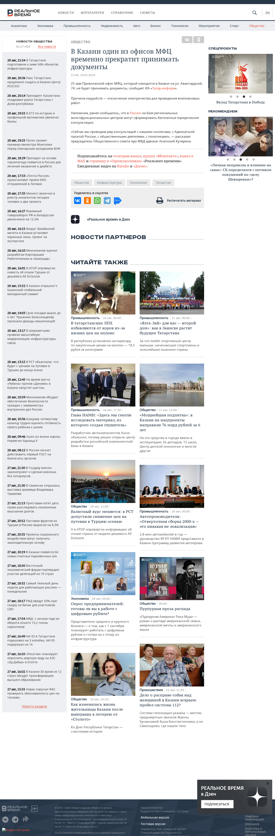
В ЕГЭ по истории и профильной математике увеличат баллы (33, 117)
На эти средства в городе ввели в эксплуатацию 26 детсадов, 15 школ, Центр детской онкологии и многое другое (170, 433)
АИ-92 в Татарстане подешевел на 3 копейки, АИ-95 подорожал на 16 (31, 640)
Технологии (179, 26)
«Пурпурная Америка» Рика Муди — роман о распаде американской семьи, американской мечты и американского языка (170, 619)
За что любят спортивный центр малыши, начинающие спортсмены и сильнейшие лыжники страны (169, 336)
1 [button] (231, 97)
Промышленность (77, 26)
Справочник (122, 13)
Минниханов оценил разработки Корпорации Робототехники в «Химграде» (32, 254)
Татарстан (163, 183)
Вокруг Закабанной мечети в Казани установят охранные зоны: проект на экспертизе (31, 235)
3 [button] (244, 97)
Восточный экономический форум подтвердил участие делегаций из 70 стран (33, 570)
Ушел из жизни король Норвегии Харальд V (33, 438)
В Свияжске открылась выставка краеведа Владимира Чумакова (33, 489)
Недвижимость (112, 26)
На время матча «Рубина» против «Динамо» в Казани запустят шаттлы (28, 383)
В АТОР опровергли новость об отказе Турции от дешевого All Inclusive (31, 272)
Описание (252, 824)
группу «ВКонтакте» (160, 156)
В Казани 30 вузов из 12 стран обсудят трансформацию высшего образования (34, 675)
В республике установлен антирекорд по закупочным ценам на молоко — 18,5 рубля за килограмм (103, 336)
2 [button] (237, 97)
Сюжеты (147, 13)
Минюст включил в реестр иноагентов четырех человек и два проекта (31, 197)
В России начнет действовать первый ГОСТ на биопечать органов (29, 454)
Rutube (123, 166)
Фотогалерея (92, 13)
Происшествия (152, 690)
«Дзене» (140, 166)
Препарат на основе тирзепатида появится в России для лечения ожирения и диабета (34, 162)
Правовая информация (254, 818)
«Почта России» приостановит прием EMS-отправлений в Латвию (28, 180)
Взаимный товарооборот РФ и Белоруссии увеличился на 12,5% (30, 215)
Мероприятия (209, 26)
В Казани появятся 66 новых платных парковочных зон (32, 554)
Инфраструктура (109, 183)
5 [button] (253, 159)
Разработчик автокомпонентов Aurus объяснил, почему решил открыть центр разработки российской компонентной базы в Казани (103, 430)
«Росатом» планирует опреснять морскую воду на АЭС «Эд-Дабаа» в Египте (32, 658)
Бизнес (155, 26)
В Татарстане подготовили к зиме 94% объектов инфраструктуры (32, 64)
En (268, 13)
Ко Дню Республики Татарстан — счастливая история (97, 717)
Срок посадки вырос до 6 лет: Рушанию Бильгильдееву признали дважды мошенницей (34, 317)
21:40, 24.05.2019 (83, 75)
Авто (136, 26)
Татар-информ (163, 88)
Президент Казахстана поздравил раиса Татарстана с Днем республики (33, 99)
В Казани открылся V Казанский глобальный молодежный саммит (32, 290)
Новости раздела (34, 706)
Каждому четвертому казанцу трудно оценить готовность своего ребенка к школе (34, 423)
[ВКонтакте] (187, 39)
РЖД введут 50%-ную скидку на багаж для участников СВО (32, 605)
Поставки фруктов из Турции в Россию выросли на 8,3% (33, 523)
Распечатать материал (184, 200)
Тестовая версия (153, 824)
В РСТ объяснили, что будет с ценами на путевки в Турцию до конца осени (32, 366)
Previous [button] (211, 73)
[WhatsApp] (97, 200)
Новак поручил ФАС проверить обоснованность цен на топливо (33, 693)
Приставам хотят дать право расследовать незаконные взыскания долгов (33, 507)
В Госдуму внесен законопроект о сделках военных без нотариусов (31, 472)
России (135, 113)
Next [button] (269, 73)
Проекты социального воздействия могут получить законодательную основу (33, 538)
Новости (66, 13)
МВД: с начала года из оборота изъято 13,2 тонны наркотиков (33, 622)
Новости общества (34, 41)
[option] (240, 73)
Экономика (45, 26)
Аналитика (19, 26)
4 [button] (250, 97)
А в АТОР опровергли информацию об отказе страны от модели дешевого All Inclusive (102, 524)
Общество (256, 26)
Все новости (47, 46)
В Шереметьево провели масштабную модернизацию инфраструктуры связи (31, 336)
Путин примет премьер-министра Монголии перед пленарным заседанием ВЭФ (33, 144)
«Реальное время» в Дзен (108, 219)
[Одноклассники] (198, 39)
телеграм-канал (127, 156)
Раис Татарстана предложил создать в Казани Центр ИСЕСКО (34, 82)
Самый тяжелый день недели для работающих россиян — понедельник (34, 587)
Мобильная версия (155, 817)
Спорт (234, 26)
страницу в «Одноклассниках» (115, 161)
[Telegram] (107, 200)
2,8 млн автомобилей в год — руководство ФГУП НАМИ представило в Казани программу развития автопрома (172, 529)
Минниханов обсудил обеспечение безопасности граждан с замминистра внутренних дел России (32, 403)
